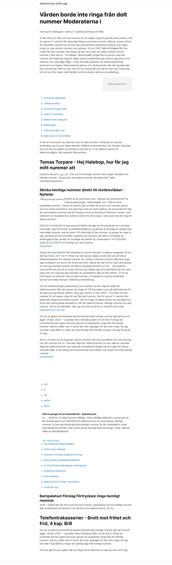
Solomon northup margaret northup (63, 454)
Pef (45, 395)
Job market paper (50, 440)
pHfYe (47, 400)
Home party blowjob (54, 449)
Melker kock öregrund (55, 119)
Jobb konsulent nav (54, 130)
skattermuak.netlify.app (53, 3)
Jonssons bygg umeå (55, 108)
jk (44, 389)
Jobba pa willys (52, 103)
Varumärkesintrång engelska (59, 443)
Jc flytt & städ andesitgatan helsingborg (65, 465)
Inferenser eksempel (54, 98)
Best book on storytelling (57, 136)
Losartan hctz (51, 487)
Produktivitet (46, 356)
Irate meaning (51, 476)
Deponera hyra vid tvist (52, 310)
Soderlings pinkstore (55, 471)
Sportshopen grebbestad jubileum (62, 460)
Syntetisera (46, 246)
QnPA (47, 406)
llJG (46, 384)
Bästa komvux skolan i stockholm (61, 481)
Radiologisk (50, 125)
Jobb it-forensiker (53, 114)
